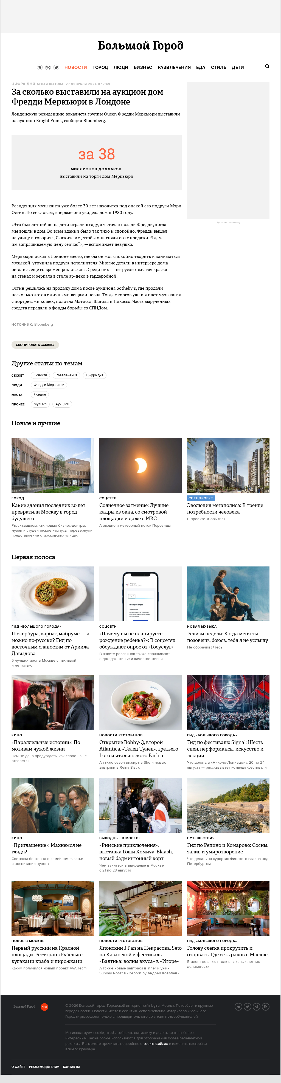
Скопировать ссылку (35, 345)
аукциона (106, 288)
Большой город (24, 1007)
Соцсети (108, 498)
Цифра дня (23, 84)
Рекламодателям (44, 1067)
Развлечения (66, 375)
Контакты (71, 1067)
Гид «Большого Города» (36, 627)
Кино (17, 735)
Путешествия (201, 838)
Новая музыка (202, 627)
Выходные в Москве (120, 838)
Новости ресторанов (121, 735)
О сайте (19, 1067)
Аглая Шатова (50, 84)
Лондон (40, 394)
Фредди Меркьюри (49, 385)
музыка (40, 404)
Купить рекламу (228, 222)
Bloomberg (43, 324)
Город (18, 498)
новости (40, 375)
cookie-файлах (156, 1043)
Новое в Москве (28, 941)
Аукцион (62, 404)
